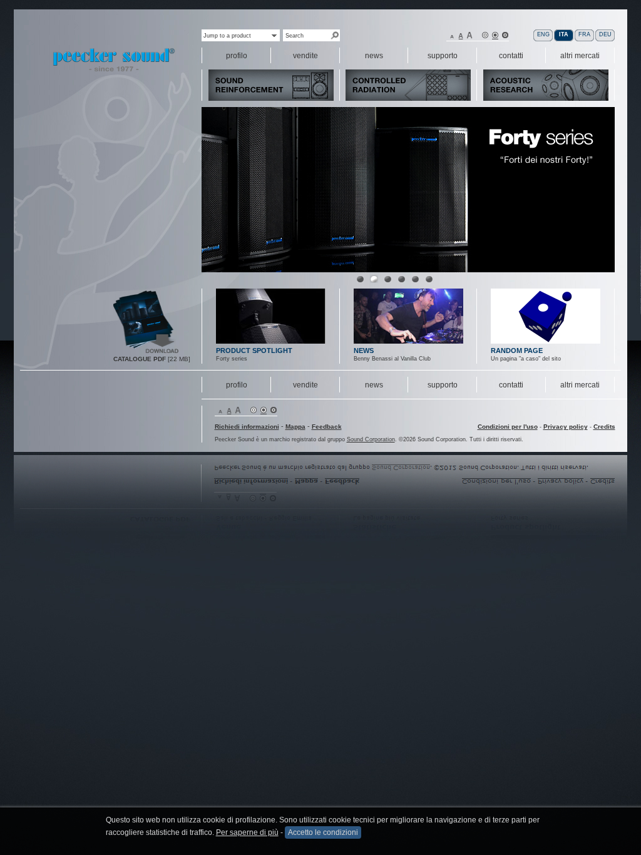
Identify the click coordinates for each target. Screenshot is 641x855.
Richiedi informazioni (247, 426)
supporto (443, 385)
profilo (236, 385)
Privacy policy (565, 426)
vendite (305, 385)
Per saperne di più (247, 832)
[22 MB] (146, 352)
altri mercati (580, 385)
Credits (604, 426)
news (374, 385)
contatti (511, 385)
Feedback (327, 426)
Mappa (295, 426)
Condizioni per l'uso (508, 426)
